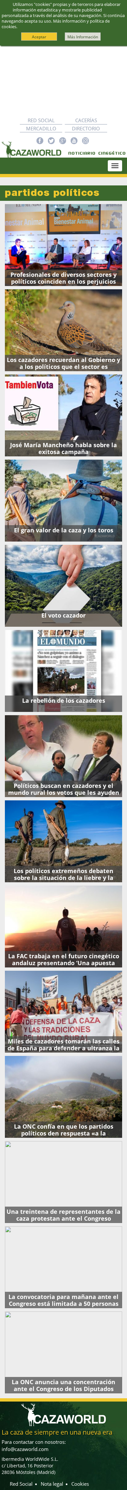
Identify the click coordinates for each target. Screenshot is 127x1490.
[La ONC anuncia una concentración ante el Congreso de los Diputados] (63, 1352)
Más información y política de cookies (56, 23)
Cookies (80, 1483)
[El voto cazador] (63, 586)
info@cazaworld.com (25, 1449)
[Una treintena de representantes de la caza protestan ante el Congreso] (63, 1182)
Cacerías (86, 120)
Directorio (86, 128)
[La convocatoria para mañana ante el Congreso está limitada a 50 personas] (63, 1267)
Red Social (41, 120)
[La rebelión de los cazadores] (63, 671)
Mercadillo (41, 128)
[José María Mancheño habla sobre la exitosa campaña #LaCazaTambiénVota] (63, 415)
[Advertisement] (63, 81)
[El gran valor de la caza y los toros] (63, 501)
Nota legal (52, 1483)
